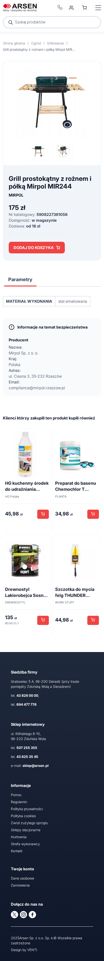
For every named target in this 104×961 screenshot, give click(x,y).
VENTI (32, 950)
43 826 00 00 (27, 695)
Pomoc (16, 795)
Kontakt (16, 851)
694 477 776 (26, 704)
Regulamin (19, 802)
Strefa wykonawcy (25, 844)
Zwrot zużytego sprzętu (29, 823)
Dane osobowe (22, 878)
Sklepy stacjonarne (25, 830)
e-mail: (30, 765)
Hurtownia (19, 837)
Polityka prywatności (27, 809)
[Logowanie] (71, 8)
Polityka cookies (23, 816)
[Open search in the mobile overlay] (52, 22)
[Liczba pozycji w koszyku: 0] (84, 7)
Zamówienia (20, 885)
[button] (43, 514)
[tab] (20, 279)
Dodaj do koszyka (34, 247)
